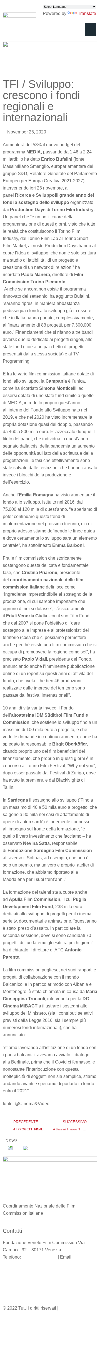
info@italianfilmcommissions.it (32, 1264)
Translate (87, 13)
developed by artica (22, 1325)
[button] (90, 29)
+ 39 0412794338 (39, 1257)
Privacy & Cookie (76, 1308)
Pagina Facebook (20, 1277)
